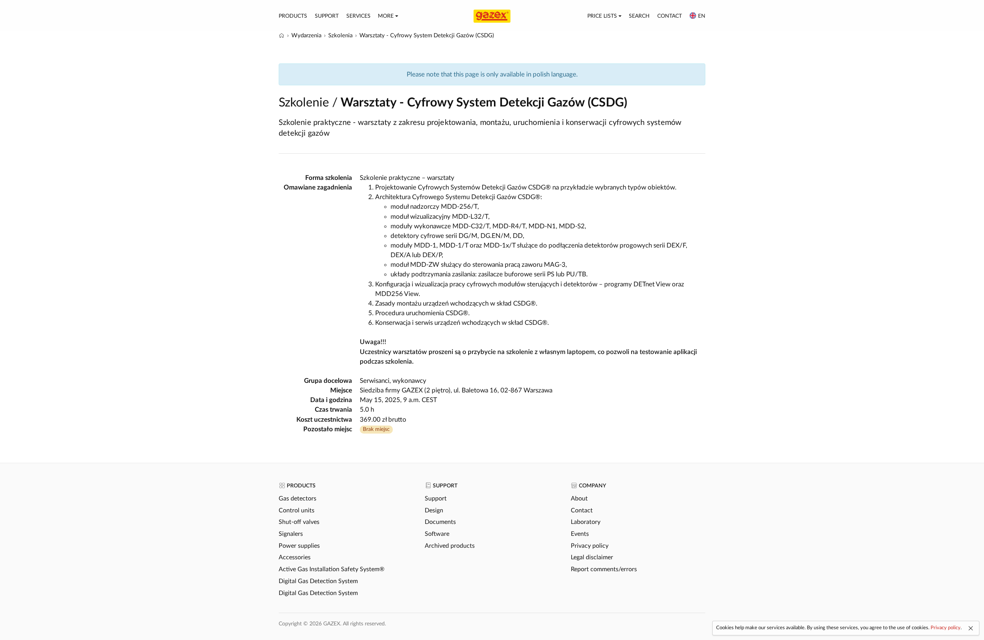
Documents (440, 522)
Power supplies (299, 546)
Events (580, 534)
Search (639, 16)
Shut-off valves (299, 522)
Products (293, 16)
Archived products (450, 546)
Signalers (291, 534)
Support (327, 16)
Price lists (602, 16)
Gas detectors (297, 498)
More (386, 16)
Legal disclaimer (592, 557)
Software (437, 534)
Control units (296, 510)
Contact (669, 16)
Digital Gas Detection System (318, 581)
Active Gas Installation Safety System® (331, 569)
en (701, 16)
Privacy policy (589, 546)
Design (434, 510)
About (579, 498)
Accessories (295, 557)
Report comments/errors (604, 569)
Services (358, 16)
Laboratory (585, 522)
